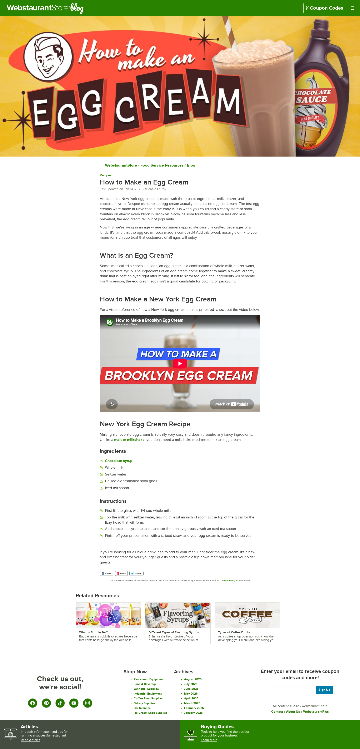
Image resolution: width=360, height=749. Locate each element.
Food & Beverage (145, 684)
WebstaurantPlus (316, 712)
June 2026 (191, 688)
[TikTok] (60, 703)
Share (108, 573)
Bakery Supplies (144, 703)
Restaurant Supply (38, 8)
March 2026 (192, 703)
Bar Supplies (142, 708)
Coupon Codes (326, 8)
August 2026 (193, 679)
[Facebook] (32, 703)
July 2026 (191, 684)
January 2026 (193, 712)
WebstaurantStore (121, 165)
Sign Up (324, 690)
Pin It (123, 573)
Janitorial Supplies (146, 688)
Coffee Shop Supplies (148, 698)
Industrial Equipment (148, 693)
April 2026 (191, 698)
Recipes (106, 175)
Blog (80, 8)
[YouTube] (74, 703)
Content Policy (228, 580)
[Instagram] (87, 703)
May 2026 (191, 693)
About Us (293, 712)
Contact (277, 712)
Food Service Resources (162, 165)
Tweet (138, 573)
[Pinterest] (46, 703)
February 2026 (194, 708)
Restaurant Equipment (149, 679)
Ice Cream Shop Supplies (150, 712)
